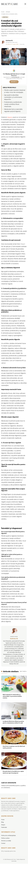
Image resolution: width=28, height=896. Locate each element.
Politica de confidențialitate (8, 835)
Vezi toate (23, 671)
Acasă (2, 12)
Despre (3, 824)
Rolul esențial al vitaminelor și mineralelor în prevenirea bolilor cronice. (12, 696)
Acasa (2, 819)
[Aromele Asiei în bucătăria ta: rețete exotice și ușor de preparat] (14, 760)
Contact (3, 843)
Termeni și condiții (6, 840)
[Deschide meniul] (25, 3)
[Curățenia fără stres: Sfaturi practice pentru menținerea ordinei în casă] (14, 710)
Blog (2, 822)
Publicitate (4, 827)
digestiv (9, 117)
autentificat (12, 785)
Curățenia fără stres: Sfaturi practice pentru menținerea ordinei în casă (13, 722)
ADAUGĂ (14, 81)
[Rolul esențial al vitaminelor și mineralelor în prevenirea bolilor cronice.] (14, 684)
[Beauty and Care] (9, 4)
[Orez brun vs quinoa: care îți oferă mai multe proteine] (14, 735)
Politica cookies (5, 838)
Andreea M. (9, 40)
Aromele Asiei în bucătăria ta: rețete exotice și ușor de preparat (13, 772)
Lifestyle (8, 12)
